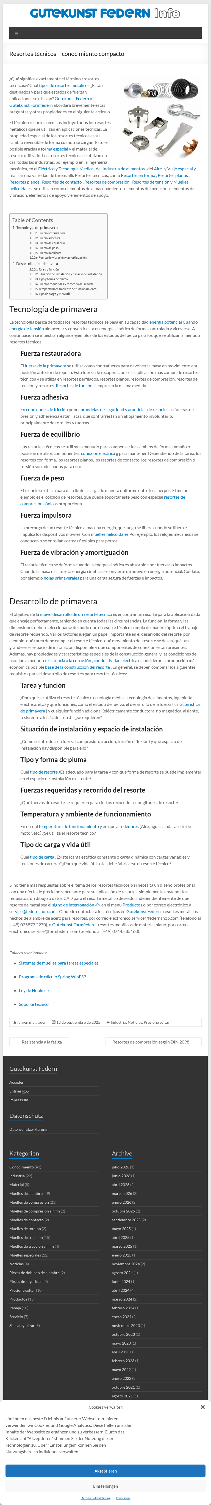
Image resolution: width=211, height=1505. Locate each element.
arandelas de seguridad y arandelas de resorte (123, 409)
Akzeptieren (106, 1470)
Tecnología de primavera (37, 227)
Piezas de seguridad (26, 1281)
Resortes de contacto (61, 181)
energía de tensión (26, 328)
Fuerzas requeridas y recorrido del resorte (66, 284)
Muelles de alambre (26, 1193)
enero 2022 (121, 1378)
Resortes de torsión (74, 385)
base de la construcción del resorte (77, 667)
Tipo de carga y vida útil (54, 294)
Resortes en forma (137, 175)
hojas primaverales (61, 577)
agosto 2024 (122, 1272)
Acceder (16, 1082)
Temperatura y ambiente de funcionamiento (67, 289)
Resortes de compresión (107, 181)
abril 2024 (120, 1290)
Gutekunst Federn (71, 98)
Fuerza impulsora (50, 253)
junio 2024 (121, 1281)
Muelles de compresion (29, 1202)
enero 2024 (121, 1316)
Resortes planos (172, 175)
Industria (118, 1022)
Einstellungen (105, 1486)
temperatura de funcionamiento (68, 826)
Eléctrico (46, 168)
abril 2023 (120, 1352)
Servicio (16, 1316)
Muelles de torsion (25, 1228)
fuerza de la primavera (45, 365)
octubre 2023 (123, 1334)
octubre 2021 (123, 1387)
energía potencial (165, 321)
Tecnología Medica (75, 168)
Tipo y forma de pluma (53, 279)
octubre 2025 (123, 1211)
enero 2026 (121, 1202)
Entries (19, 1091)
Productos (132, 904)
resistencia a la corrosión (67, 660)
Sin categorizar (22, 1325)
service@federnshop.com (33, 911)
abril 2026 (120, 1184)
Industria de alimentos (123, 168)
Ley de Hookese (34, 990)
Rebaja (15, 1307)
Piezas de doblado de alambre (34, 1272)
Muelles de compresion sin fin (34, 1211)
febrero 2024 (123, 1307)
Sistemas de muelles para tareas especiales (59, 962)
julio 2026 (120, 1167)
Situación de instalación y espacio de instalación (70, 274)
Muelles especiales (25, 1255)
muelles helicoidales (109, 534)
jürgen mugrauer (31, 1022)
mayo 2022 (121, 1369)
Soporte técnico (34, 1004)
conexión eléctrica (97, 453)
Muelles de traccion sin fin (31, 1246)
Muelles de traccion (26, 1237)
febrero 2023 (123, 1360)
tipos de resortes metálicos (64, 85)
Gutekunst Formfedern (31, 105)
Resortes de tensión (150, 181)
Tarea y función (49, 269)
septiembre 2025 (126, 1219)
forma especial (54, 148)
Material (16, 1184)
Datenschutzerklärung (95, 1498)
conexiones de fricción (46, 409)
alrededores (127, 826)
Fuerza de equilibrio (52, 243)
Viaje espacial (179, 168)
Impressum (123, 1498)
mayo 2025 (121, 1228)
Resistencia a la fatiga (39, 1041)
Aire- (158, 168)
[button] (203, 1407)
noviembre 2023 (126, 1325)
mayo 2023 (121, 1343)
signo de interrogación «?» (76, 904)
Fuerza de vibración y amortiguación (63, 257)
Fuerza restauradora (52, 233)
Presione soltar (157, 1022)
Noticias (135, 1022)
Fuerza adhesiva (49, 238)
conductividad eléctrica (115, 660)
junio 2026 (121, 1175)
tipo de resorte (43, 771)
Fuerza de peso (49, 248)
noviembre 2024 (126, 1263)
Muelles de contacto (26, 1219)
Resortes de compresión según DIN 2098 (153, 1041)
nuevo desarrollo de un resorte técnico (75, 614)
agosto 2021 (122, 1396)
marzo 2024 (122, 1299)
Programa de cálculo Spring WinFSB (52, 976)
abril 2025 (120, 1237)
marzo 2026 (122, 1193)
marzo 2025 (122, 1246)
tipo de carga (41, 856)
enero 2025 (121, 1255)
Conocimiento (21, 1167)
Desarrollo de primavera (37, 263)
